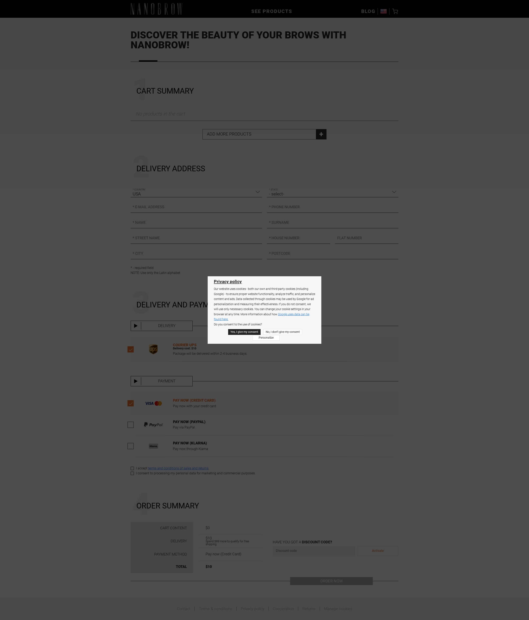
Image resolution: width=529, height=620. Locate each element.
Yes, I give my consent (244, 332)
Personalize (266, 337)
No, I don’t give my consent (283, 332)
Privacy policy (228, 281)
